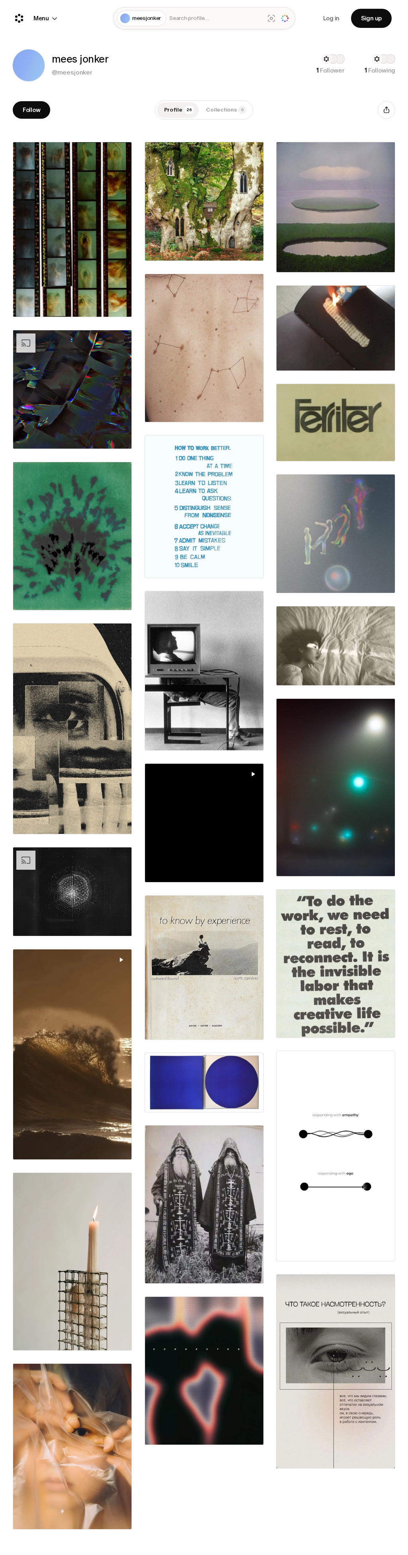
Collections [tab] (224, 109)
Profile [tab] (178, 109)
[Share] (386, 110)
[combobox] (215, 18)
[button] (29, 65)
